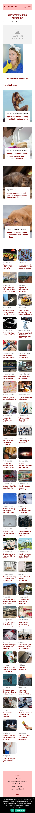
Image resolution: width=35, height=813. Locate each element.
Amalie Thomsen (22, 113)
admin (17, 22)
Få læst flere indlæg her (17, 78)
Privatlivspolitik (20, 810)
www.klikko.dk (19, 789)
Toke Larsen (18, 190)
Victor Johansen (22, 150)
